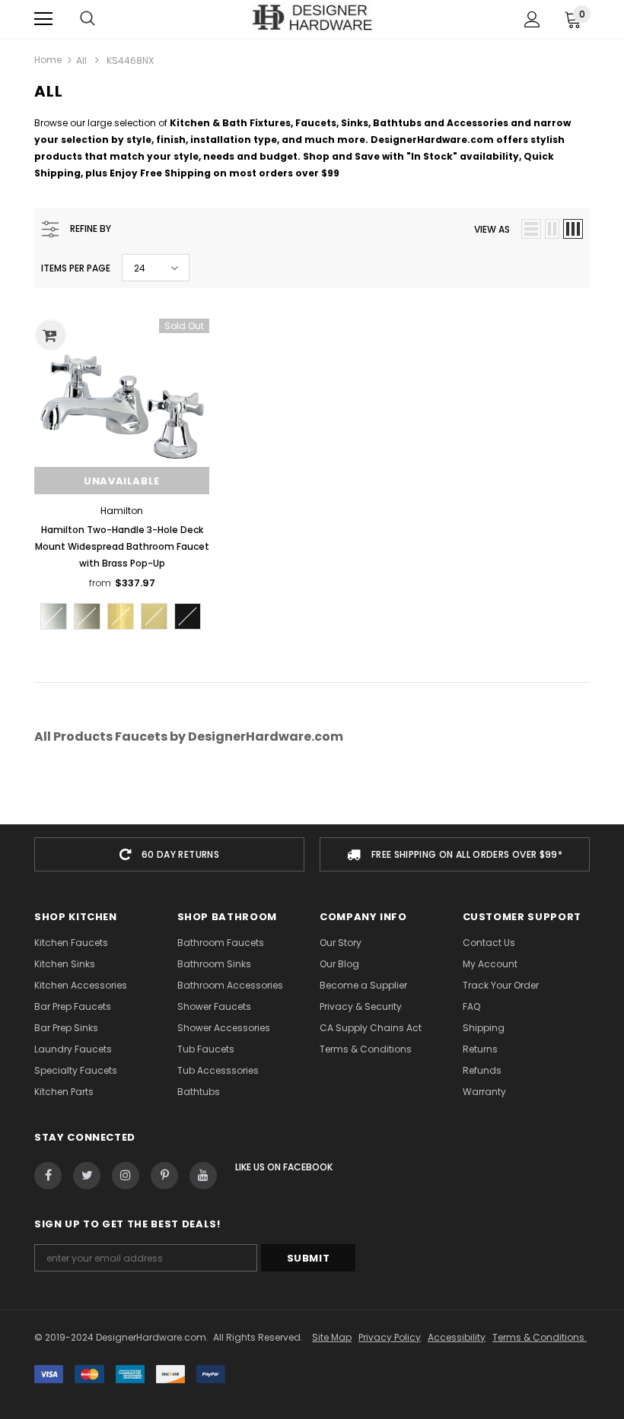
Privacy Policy (389, 1337)
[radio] (53, 616)
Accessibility (457, 1337)
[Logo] (312, 18)
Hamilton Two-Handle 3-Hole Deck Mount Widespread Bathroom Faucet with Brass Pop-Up (122, 546)
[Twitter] (86, 1175)
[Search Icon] (87, 19)
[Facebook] (48, 1175)
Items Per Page (75, 268)
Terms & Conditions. (539, 1337)
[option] (169, 854)
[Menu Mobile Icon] (43, 19)
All (81, 60)
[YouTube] (203, 1175)
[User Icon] (532, 19)
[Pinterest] (164, 1175)
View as (492, 229)
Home (48, 59)
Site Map (332, 1337)
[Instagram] (125, 1175)
